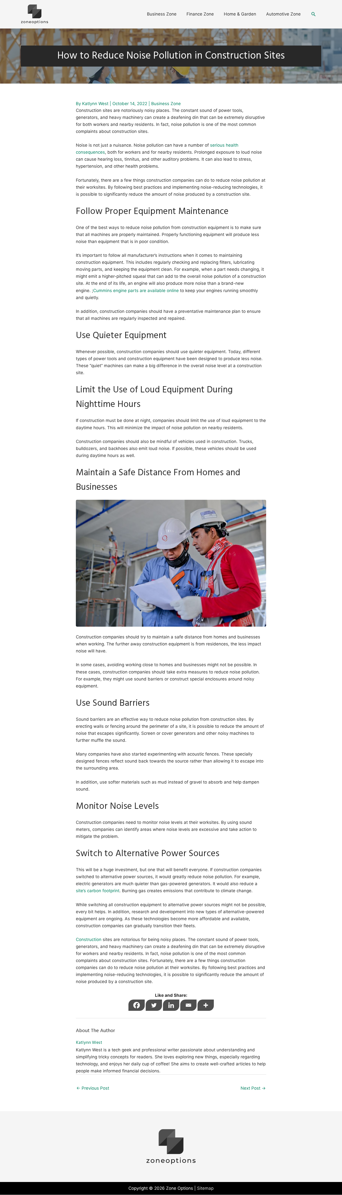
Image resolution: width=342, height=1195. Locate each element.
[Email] (188, 1005)
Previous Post (92, 1088)
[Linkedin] (171, 1005)
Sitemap (205, 1188)
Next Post (253, 1088)
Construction (88, 939)
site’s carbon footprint (97, 890)
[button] (313, 14)
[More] (206, 1005)
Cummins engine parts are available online (136, 290)
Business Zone (166, 103)
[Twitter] (154, 1005)
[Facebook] (136, 1005)
